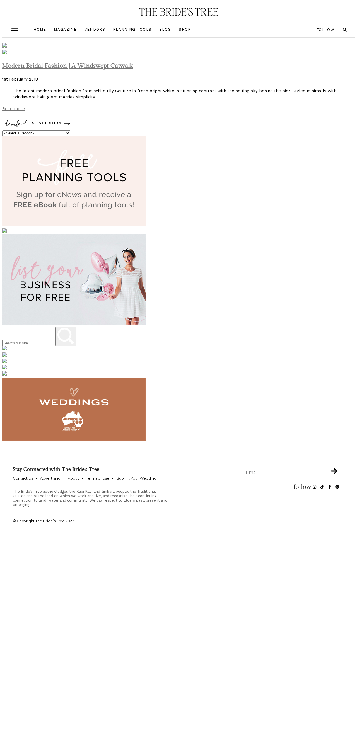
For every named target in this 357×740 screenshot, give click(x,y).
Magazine (65, 29)
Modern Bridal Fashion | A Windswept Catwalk (67, 65)
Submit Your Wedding (136, 478)
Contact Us (23, 478)
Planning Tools (132, 29)
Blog (165, 29)
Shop (185, 29)
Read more (13, 108)
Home (39, 29)
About (73, 478)
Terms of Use (97, 478)
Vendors (95, 29)
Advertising (50, 478)
